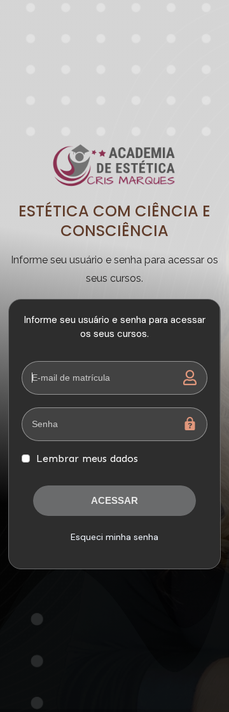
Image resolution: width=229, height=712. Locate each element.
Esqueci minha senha (114, 537)
